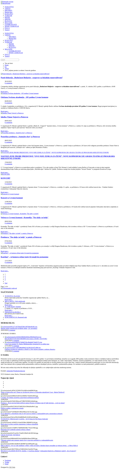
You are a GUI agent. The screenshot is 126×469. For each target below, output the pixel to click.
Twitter (7, 462)
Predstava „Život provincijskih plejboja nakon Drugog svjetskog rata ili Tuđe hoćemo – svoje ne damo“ (33, 403)
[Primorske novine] (7, 1)
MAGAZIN (8, 49)
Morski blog (12, 38)
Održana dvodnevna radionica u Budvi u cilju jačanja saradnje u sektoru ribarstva (30, 349)
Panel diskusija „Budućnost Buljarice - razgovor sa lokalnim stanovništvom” (32, 78)
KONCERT (5, 178)
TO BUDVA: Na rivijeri (12, 296)
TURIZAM (8, 42)
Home (7, 65)
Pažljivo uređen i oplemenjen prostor (12, 408)
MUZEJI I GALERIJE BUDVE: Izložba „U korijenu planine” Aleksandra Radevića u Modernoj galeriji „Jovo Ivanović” (38, 451)
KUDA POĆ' (9, 40)
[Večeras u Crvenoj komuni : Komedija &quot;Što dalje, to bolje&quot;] (20, 214)
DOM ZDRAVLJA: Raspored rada (16, 317)
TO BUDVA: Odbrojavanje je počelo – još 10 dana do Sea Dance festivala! (24, 419)
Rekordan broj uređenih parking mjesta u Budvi (15, 429)
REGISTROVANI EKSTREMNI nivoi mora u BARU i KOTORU (26, 339)
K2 (6, 67)
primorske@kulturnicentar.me (16, 371)
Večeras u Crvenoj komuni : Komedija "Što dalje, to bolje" (25, 217)
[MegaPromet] (5, 3)
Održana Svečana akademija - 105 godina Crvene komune (24, 97)
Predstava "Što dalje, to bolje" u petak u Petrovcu (21, 237)
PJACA (7, 54)
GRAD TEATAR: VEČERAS (10, 435)
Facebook (8, 460)
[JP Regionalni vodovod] (9, 288)
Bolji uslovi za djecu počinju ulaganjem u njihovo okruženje (19, 424)
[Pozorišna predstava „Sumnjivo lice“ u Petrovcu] (16, 133)
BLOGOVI (12, 47)
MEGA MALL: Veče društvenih (15, 301)
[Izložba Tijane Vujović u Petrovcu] (12, 113)
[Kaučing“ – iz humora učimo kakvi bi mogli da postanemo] (20, 253)
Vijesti (7, 68)
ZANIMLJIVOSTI (15, 51)
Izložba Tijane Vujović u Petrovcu (14, 117)
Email (6, 464)
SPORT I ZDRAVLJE (16, 53)
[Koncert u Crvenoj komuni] (10, 194)
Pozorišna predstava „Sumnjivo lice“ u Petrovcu (20, 137)
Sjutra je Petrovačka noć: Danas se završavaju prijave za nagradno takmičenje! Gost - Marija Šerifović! (33, 392)
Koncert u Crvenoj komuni (12, 198)
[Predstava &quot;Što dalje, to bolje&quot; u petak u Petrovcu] (17, 233)
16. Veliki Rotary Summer (13, 306)
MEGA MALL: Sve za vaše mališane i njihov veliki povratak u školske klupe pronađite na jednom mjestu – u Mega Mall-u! (39, 445)
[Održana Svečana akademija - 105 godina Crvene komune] (20, 93)
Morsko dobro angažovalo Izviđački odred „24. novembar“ (19, 328)
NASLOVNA (9, 33)
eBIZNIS (11, 45)
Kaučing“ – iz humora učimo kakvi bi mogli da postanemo (24, 257)
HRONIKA (12, 37)
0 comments (8, 83)
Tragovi (7, 56)
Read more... (5, 91)
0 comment (11, 330)
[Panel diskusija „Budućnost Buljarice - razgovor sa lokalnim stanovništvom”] (25, 74)
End (6, 283)
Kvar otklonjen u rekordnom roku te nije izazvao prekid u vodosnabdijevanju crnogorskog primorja (31, 413)
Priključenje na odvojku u (13, 312)
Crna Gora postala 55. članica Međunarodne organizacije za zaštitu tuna (27, 344)
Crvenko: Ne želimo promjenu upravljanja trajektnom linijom (20, 397)
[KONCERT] (5, 174)
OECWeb (12, 467)
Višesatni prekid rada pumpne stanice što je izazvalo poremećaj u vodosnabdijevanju (27, 440)
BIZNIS (11, 44)
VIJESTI (7, 35)
